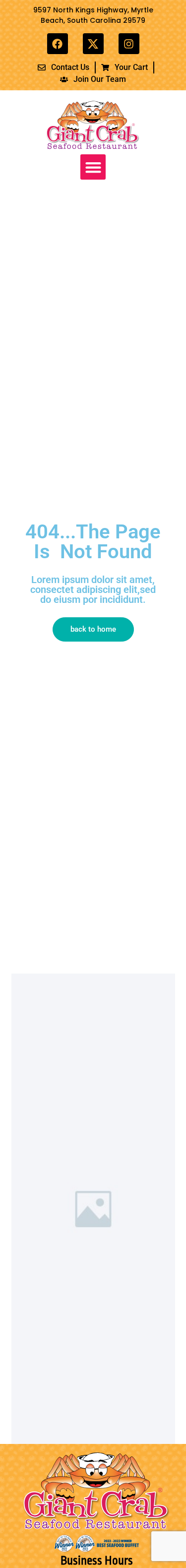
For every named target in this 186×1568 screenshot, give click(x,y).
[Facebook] (57, 43)
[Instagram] (129, 43)
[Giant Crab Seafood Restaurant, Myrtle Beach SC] (93, 43)
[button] (93, 167)
